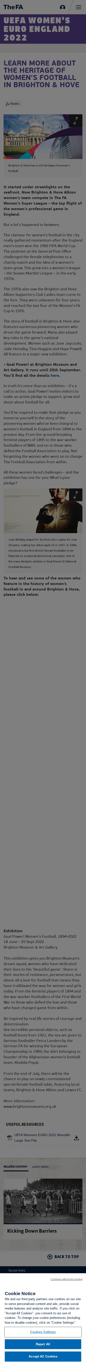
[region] (43, 1318)
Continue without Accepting (66, 1279)
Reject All (43, 1344)
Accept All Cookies (43, 1356)
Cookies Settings (43, 1332)
